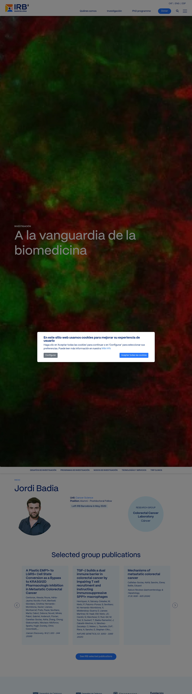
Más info (106, 348)
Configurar (50, 355)
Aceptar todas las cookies (134, 355)
